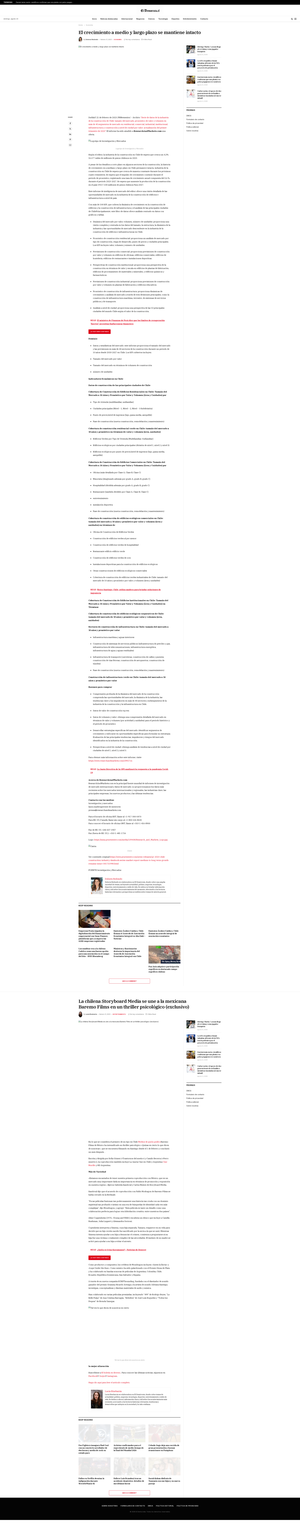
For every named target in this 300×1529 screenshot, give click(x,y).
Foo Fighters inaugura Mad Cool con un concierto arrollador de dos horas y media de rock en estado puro (94, 1449)
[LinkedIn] (70, 134)
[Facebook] (70, 123)
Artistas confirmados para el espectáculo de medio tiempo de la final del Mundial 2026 (129, 1448)
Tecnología (163, 19)
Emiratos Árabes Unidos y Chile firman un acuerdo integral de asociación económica (163, 933)
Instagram (112, 1376)
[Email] (70, 145)
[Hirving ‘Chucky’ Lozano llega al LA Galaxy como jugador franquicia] (190, 49)
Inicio (94, 19)
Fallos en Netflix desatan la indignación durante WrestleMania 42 (91, 1481)
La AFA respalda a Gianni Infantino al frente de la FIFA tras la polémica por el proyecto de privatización (208, 64)
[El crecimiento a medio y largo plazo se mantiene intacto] (129, 78)
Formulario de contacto (195, 119)
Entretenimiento (190, 19)
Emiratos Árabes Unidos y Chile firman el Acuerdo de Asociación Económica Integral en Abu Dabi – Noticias (129, 935)
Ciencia (151, 19)
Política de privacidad (194, 123)
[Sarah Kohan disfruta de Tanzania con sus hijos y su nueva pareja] (164, 1466)
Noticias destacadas (109, 19)
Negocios (140, 19)
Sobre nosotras (192, 131)
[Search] (292, 19)
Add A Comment (129, 981)
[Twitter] (70, 129)
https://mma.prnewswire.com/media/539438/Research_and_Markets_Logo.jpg (131, 839)
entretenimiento (119, 1014)
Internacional (127, 19)
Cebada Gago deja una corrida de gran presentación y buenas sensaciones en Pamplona (163, 1448)
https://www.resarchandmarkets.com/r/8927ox (110, 760)
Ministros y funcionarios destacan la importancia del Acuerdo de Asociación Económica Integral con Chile (127, 952)
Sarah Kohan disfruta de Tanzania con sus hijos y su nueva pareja (164, 1481)
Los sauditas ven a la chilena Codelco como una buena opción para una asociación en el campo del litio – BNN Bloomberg (94, 952)
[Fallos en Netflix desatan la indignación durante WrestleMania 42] (95, 1466)
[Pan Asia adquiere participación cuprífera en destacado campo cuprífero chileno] (164, 955)
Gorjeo (102, 1376)
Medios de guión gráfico (149, 1142)
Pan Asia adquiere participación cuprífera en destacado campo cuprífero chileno (163, 969)
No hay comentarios (133, 39)
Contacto (204, 19)
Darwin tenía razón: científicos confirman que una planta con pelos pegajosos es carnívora (209, 79)
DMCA (188, 116)
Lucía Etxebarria (91, 1014)
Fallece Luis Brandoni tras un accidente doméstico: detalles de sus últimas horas (129, 1481)
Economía (118, 39)
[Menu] (295, 19)
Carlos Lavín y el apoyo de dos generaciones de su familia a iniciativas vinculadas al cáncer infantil (45, 2)
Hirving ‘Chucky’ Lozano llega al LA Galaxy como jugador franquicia (209, 49)
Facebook (93, 1376)
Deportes (175, 19)
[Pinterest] (70, 139)
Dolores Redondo (92, 39)
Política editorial (192, 127)
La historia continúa (99, 331)
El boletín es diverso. (111, 1372)
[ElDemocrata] (150, 10)
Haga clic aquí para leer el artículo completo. (109, 1382)
